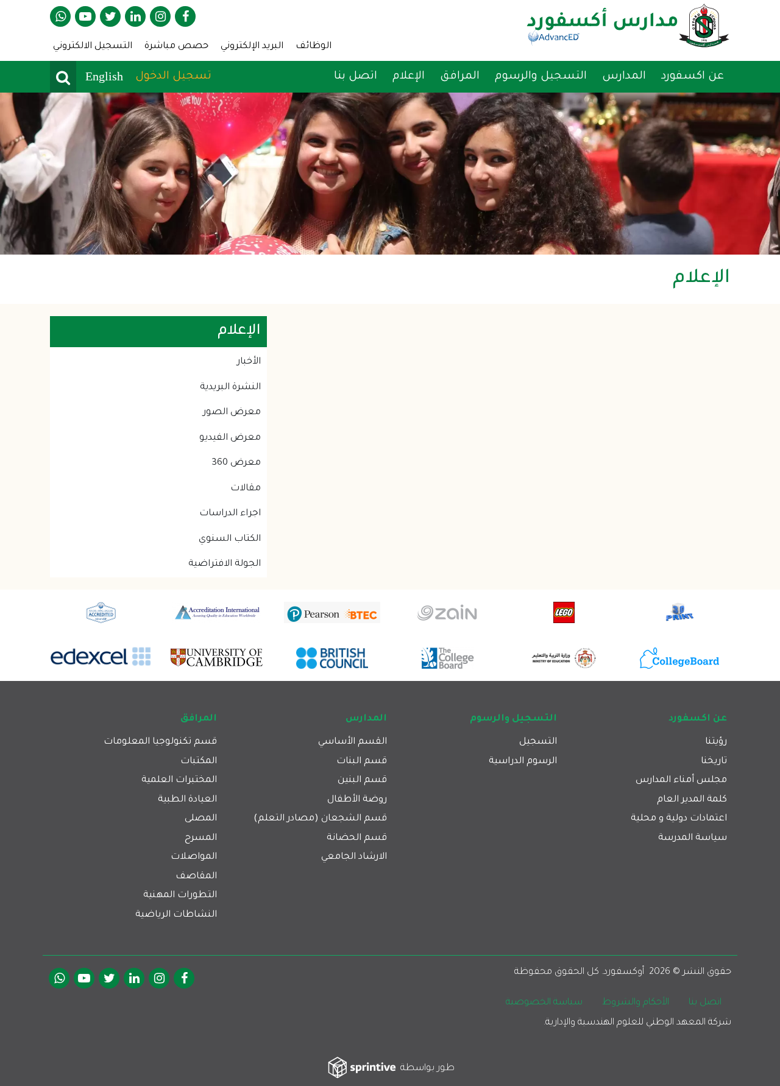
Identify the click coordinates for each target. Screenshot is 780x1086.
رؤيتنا (716, 742)
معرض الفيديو (230, 438)
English (104, 76)
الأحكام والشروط (635, 1003)
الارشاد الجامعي (354, 857)
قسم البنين (362, 780)
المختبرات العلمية (179, 780)
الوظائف (314, 46)
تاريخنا (714, 761)
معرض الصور (232, 412)
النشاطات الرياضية (176, 915)
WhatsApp (60, 16)
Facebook (185, 16)
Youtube (85, 16)
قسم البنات (361, 761)
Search (63, 77)
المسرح (201, 838)
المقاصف (196, 877)
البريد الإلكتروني (252, 46)
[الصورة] (390, 174)
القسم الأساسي (352, 742)
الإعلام (407, 77)
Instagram (160, 16)
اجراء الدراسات (230, 514)
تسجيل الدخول (173, 77)
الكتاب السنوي (230, 539)
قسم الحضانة (357, 838)
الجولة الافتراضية (224, 564)
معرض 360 (236, 463)
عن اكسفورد (691, 77)
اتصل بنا (355, 77)
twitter (110, 16)
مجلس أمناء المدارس (681, 780)
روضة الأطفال (357, 800)
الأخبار (249, 362)
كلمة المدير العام (692, 800)
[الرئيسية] (628, 30)
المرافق (458, 77)
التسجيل (538, 742)
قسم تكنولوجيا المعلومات (160, 742)
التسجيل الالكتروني (92, 46)
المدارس (622, 77)
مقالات (245, 489)
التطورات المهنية (180, 895)
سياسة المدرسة (692, 838)
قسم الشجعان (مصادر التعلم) (320, 819)
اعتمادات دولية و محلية (679, 819)
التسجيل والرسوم (539, 77)
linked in (135, 16)
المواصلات (194, 857)
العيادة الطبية (187, 800)
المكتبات (198, 761)
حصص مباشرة (176, 46)
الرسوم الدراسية (523, 761)
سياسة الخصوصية (544, 1003)
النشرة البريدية (230, 388)
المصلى (201, 819)
